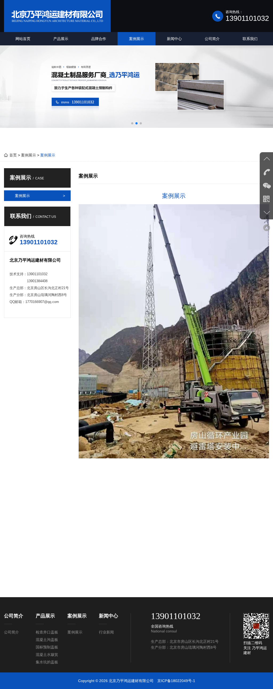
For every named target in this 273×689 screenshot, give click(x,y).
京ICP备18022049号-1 (176, 681)
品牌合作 (98, 39)
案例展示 (136, 39)
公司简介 (212, 39)
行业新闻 (106, 632)
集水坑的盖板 (47, 662)
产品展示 (60, 39)
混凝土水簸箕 (47, 654)
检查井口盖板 (47, 632)
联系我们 (250, 39)
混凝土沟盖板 (47, 639)
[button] (132, 123)
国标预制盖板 (47, 647)
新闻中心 (174, 39)
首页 (12, 155)
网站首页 (22, 39)
